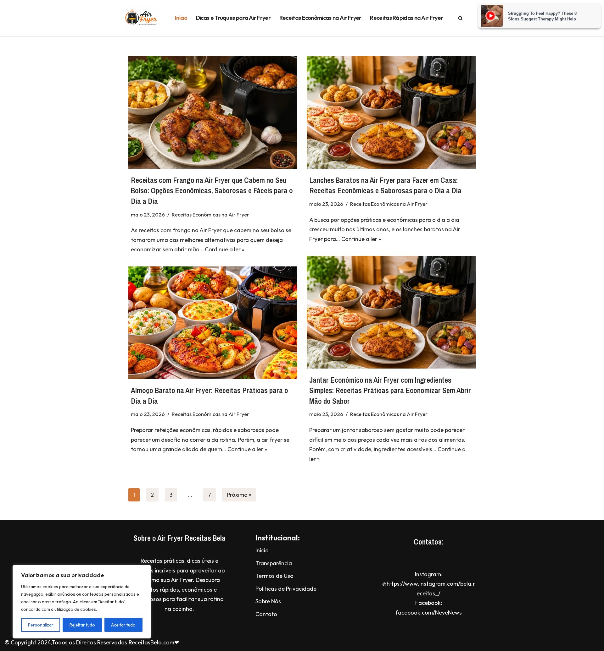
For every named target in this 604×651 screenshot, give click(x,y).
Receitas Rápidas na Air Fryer (406, 17)
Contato (266, 614)
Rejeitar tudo (82, 625)
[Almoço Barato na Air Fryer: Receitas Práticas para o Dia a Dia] (212, 322)
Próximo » (239, 494)
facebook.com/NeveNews (428, 612)
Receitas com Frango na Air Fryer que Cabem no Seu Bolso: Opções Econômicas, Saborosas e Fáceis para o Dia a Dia (212, 190)
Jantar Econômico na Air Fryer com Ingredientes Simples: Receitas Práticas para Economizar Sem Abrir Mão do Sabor (390, 390)
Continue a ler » (224, 249)
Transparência (273, 563)
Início (181, 17)
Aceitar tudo (123, 625)
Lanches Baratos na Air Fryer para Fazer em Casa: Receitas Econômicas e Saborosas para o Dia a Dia (385, 185)
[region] (82, 601)
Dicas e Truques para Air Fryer (233, 17)
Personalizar (40, 625)
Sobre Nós (268, 601)
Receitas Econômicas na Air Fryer (320, 17)
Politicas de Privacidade (285, 588)
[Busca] (460, 18)
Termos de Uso (274, 575)
